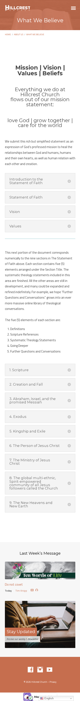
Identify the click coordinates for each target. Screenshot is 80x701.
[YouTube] (49, 670)
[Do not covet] (40, 576)
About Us (18, 34)
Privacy (52, 682)
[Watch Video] (32, 590)
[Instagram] (40, 670)
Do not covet (14, 584)
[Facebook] (30, 670)
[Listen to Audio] (36, 590)
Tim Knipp (21, 590)
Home (8, 34)
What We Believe (35, 34)
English (49, 698)
